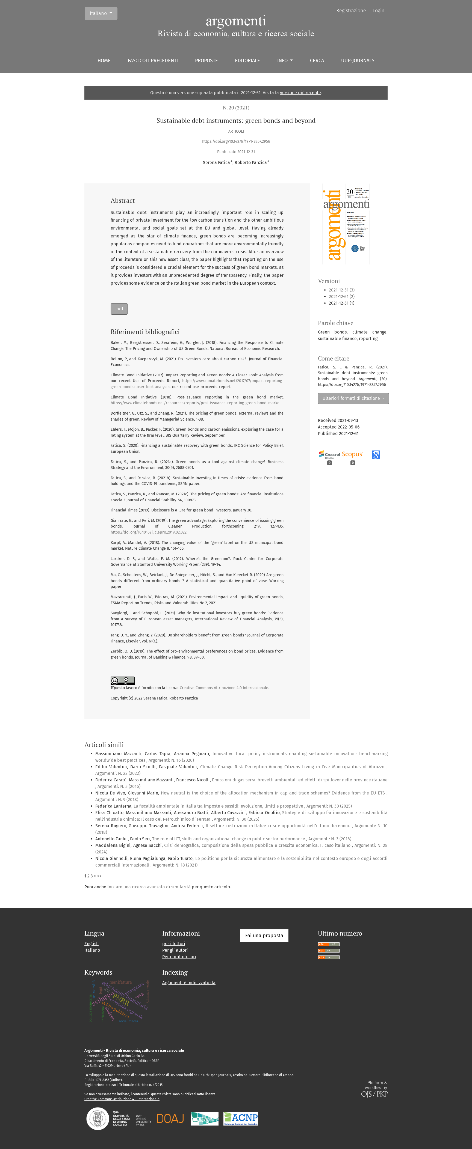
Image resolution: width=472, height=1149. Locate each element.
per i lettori (173, 943)
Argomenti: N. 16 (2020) (171, 760)
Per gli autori (175, 950)
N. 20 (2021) (236, 108)
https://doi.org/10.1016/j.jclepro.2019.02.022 (149, 532)
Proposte (206, 61)
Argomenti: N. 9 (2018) (116, 799)
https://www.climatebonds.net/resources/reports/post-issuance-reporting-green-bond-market (196, 403)
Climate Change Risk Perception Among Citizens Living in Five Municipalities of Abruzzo (293, 766)
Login (379, 11)
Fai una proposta (264, 936)
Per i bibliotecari (179, 956)
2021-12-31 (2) (342, 296)
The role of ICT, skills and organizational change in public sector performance (229, 838)
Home (104, 61)
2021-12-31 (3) (342, 290)
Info (283, 61)
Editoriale (247, 61)
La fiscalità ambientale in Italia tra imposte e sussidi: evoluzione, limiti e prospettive (219, 806)
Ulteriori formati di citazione (352, 398)
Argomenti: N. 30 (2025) (329, 806)
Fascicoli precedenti (153, 61)
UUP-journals (357, 61)
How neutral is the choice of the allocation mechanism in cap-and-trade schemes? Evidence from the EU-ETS (274, 793)
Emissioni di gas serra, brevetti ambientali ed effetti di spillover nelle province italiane (300, 779)
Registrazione (351, 11)
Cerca (317, 61)
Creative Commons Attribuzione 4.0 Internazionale (224, 688)
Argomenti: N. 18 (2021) (175, 865)
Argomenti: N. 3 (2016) (329, 838)
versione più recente (300, 92)
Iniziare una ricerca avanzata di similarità (149, 886)
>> (99, 876)
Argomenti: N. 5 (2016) (119, 786)
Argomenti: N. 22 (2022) (117, 773)
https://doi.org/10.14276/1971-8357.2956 (236, 141)
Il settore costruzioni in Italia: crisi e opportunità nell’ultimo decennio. (279, 825)
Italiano (103, 13)
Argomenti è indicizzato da (189, 982)
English (91, 943)
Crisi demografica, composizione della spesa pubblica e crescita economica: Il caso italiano (258, 845)
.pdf (119, 308)
